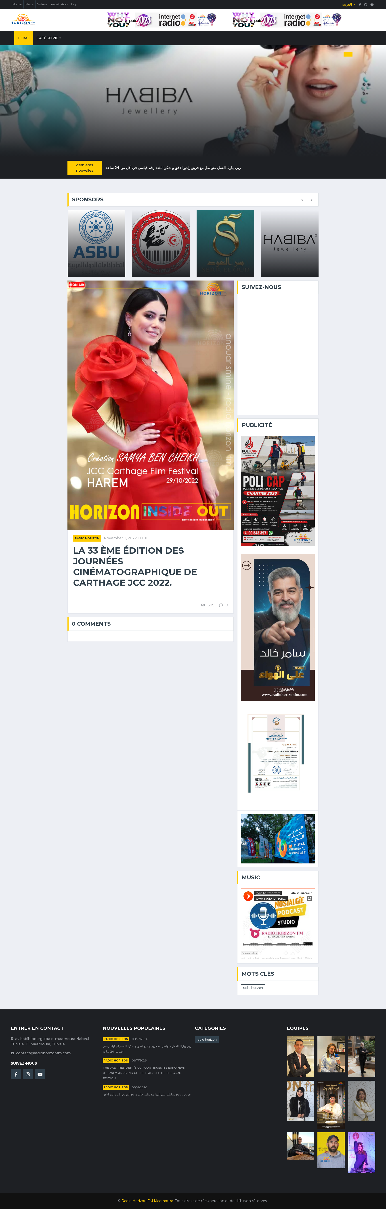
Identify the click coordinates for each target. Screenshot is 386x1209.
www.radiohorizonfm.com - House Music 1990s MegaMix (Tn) (293, 958)
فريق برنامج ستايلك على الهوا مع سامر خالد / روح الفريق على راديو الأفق (147, 1094)
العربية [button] (347, 4)
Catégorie (47, 38)
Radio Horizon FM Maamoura (147, 1201)
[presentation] (302, 199)
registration (59, 4)
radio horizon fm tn (250, 958)
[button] (325, 54)
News (29, 4)
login (74, 4)
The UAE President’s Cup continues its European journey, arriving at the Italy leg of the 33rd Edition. (144, 1073)
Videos (42, 4)
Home (17, 4)
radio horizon (87, 538)
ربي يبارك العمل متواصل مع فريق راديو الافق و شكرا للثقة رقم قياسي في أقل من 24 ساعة (173, 168)
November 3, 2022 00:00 (126, 538)
